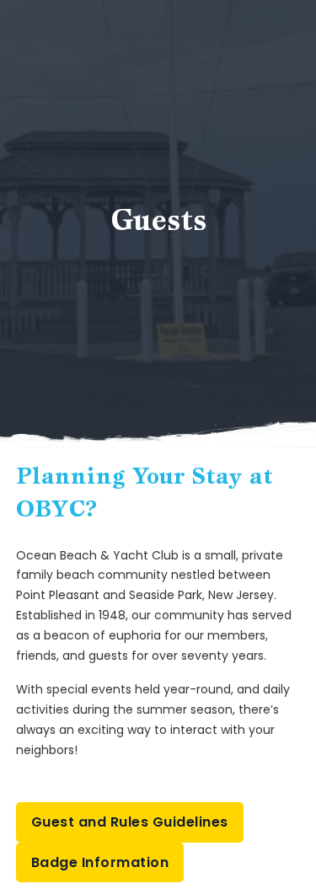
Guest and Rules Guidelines (129, 822)
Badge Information (100, 862)
